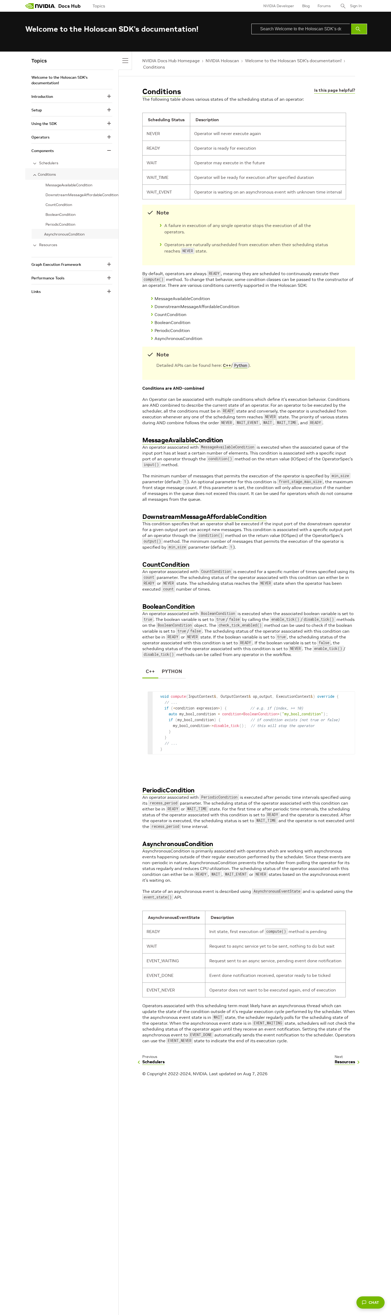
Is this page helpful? (334, 90)
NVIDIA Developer (278, 5)
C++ (227, 365)
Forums (324, 5)
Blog (306, 5)
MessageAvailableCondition (182, 440)
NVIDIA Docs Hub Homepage (171, 60)
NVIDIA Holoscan (222, 60)
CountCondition (165, 564)
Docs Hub (69, 6)
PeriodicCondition (168, 790)
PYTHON (172, 671)
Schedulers (48, 163)
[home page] (40, 6)
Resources (48, 244)
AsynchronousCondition (177, 844)
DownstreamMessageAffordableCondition (204, 516)
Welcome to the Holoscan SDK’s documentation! (293, 60)
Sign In (356, 5)
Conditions (154, 67)
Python (240, 365)
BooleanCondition (168, 606)
